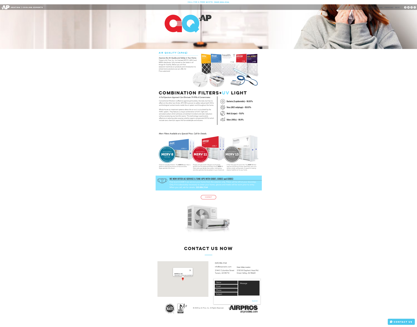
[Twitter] (408, 7)
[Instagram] (411, 7)
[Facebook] (405, 7)
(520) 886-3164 (221, 2)
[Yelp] (415, 7)
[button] (208, 197)
